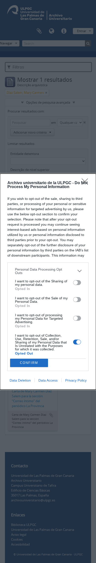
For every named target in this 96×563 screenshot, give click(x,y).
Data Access (48, 380)
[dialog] (48, 282)
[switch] (77, 282)
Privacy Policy (76, 380)
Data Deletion (20, 380)
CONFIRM (29, 363)
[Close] (86, 183)
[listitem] (48, 271)
